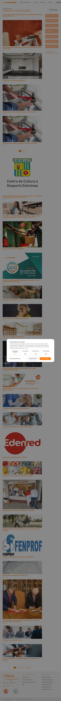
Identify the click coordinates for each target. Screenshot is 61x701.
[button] (15, 358)
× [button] (52, 340)
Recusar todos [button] (32, 358)
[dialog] (30, 350)
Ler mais (26, 348)
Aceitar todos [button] (45, 358)
